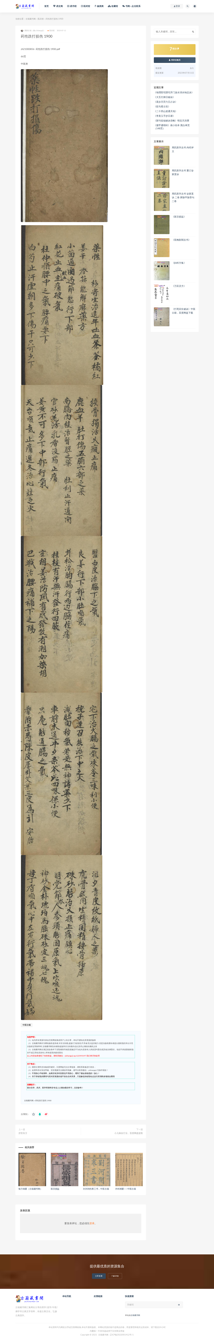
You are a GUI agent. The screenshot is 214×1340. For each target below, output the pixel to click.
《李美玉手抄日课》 (164, 116)
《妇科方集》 (179, 263)
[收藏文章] (33, 1114)
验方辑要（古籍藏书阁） (30, 1189)
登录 (91, 1223)
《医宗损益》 (179, 217)
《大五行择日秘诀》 (164, 97)
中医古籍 (27, 1025)
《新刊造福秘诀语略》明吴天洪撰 (171, 121)
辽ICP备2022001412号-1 (122, 1335)
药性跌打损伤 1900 (43, 1101)
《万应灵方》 (179, 286)
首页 (46, 6)
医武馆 (41, 19)
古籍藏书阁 (31, 19)
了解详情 (115, 1276)
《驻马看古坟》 (162, 106)
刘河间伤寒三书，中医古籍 (96, 1189)
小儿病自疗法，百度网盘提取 (128, 1133)
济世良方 (22, 1133)
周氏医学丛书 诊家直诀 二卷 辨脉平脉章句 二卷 (183, 197)
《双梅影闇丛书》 (181, 240)
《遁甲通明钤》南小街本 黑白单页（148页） (172, 127)
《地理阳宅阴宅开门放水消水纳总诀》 (174, 92)
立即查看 (99, 1276)
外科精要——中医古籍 (125, 1189)
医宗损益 (55, 1189)
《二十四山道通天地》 (165, 111)
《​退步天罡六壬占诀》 (165, 102)
